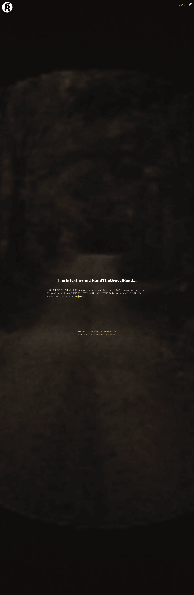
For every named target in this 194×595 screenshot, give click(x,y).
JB (115, 331)
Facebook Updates (103, 335)
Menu (182, 5)
